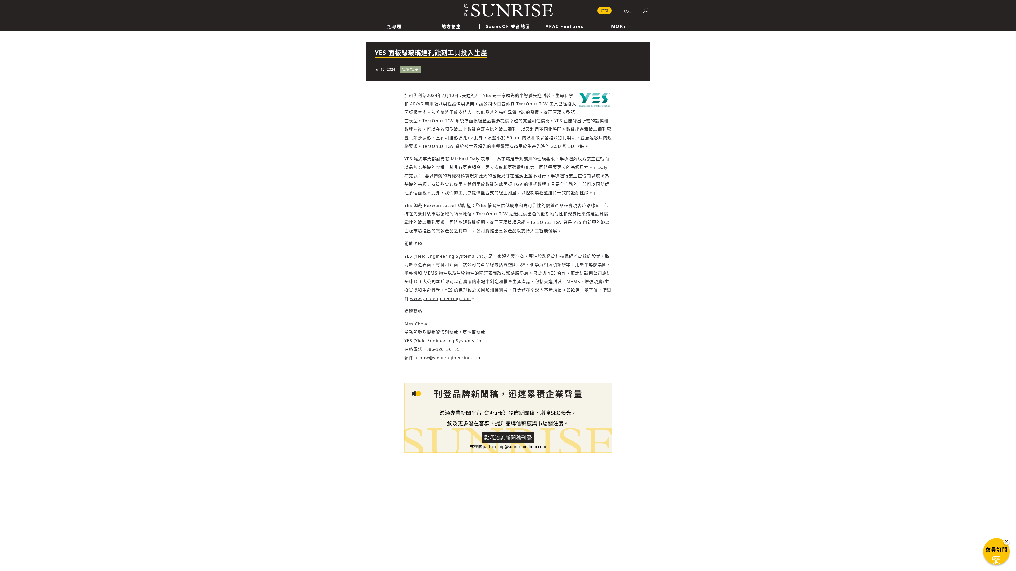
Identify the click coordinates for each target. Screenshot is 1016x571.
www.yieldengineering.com (440, 298)
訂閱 (604, 10)
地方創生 (451, 26)
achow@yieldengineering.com (448, 358)
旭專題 (394, 26)
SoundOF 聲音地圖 (508, 26)
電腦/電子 (410, 69)
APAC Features (565, 26)
